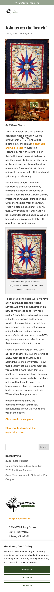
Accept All (27, 569)
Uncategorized (26, 33)
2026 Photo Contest (16, 460)
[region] (27, 566)
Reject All (27, 585)
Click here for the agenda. (19, 419)
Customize (27, 577)
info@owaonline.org (20, 518)
